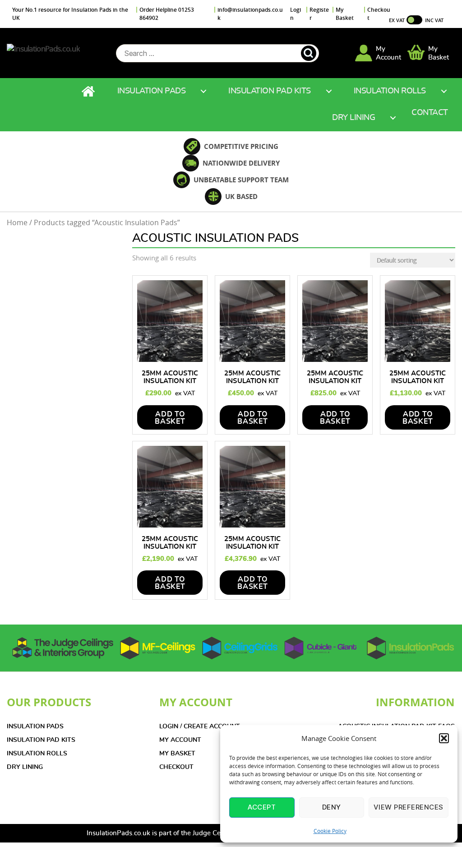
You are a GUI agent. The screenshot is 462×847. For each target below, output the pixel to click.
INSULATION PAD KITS (41, 740)
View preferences (409, 807)
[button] (443, 738)
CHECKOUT (176, 767)
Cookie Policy (330, 830)
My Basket (345, 14)
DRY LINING (25, 767)
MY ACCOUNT (180, 740)
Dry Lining (353, 118)
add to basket (170, 418)
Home (89, 91)
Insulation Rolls (390, 91)
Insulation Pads (151, 91)
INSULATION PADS (35, 726)
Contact (429, 113)
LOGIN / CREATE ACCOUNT (199, 726)
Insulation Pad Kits (269, 91)
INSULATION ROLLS (37, 753)
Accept (262, 807)
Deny (331, 807)
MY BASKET (177, 753)
